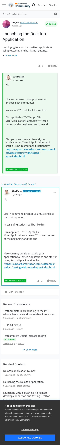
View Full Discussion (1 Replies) (20, 184)
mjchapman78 (23, 317)
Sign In (52, 5)
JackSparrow (23, 385)
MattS (21, 343)
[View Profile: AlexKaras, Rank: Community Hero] (7, 193)
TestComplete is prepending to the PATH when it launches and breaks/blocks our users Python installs (29, 312)
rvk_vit (15, 22)
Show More (11, 55)
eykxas (19, 328)
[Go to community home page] (19, 5)
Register (42, 5)
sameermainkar (25, 399)
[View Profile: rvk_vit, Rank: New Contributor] (6, 24)
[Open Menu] (55, 14)
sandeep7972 (24, 374)
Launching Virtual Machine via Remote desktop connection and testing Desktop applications (26, 394)
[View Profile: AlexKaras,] (9, 78)
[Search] (34, 5)
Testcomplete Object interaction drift (24, 336)
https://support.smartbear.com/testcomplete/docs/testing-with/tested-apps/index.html (30, 153)
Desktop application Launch (19, 371)
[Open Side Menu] (4, 5)
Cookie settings (30, 429)
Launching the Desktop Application (23, 382)
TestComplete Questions (16, 14)
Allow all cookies (30, 438)
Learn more (25, 420)
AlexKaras (18, 76)
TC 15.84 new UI (12, 325)
